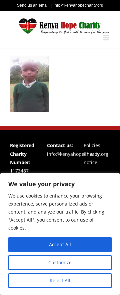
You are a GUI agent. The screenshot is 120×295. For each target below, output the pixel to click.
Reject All (60, 280)
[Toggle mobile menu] (106, 37)
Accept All (60, 244)
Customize (60, 262)
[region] (60, 234)
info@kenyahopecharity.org (78, 5)
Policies (92, 145)
